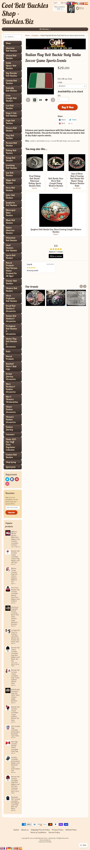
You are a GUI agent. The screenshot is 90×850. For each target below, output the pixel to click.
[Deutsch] (9, 848)
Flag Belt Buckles (10, 136)
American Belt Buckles (11, 49)
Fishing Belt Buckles (11, 151)
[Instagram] (7, 484)
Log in (55, 3)
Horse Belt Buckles (10, 189)
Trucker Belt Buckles (11, 282)
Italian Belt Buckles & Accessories (11, 318)
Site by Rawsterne (45, 840)
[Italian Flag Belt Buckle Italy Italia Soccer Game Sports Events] (34, 100)
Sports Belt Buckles (10, 256)
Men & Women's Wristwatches (12, 399)
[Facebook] (12, 479)
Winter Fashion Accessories (10, 409)
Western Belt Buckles (11, 289)
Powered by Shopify (45, 842)
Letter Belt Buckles (10, 196)
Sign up (63, 3)
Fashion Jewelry (9, 428)
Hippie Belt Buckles (11, 181)
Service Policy (54, 833)
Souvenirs (10, 434)
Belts (8, 351)
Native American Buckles (10, 230)
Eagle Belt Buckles (10, 121)
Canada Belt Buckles (11, 82)
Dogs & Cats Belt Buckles (11, 114)
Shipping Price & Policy (40, 830)
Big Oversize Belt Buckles (11, 74)
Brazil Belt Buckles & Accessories (10, 308)
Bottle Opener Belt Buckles (11, 66)
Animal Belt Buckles (11, 56)
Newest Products (10, 357)
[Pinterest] (17, 479)
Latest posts (10, 467)
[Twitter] (7, 479)
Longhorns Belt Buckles (11, 204)
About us (25, 830)
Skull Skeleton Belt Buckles (11, 248)
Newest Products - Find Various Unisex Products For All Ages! (11, 269)
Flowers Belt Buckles (11, 129)
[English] (2, 848)
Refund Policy (71, 830)
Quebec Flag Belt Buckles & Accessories (11, 342)
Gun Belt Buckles (10, 174)
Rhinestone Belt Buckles (11, 239)
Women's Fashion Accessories (10, 419)
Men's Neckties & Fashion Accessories (10, 388)
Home (8, 43)
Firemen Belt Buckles (11, 144)
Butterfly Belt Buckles (11, 89)
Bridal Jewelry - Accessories (10, 376)
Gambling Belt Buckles (11, 166)
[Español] (20, 848)
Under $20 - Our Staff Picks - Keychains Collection (11, 444)
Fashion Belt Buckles (11, 456)
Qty (59, 96)
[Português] (17, 848)
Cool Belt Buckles (10, 107)
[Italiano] (13, 848)
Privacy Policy (57, 830)
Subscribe (11, 512)
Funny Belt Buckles (10, 159)
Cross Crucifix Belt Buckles (11, 98)
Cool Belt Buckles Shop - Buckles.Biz (44, 838)
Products (35, 35)
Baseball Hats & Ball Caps (11, 366)
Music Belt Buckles (10, 221)
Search (16, 830)
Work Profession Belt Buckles (11, 298)
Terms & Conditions (38, 833)
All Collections (44, 29)
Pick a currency (59, 7)
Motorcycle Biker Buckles (10, 213)
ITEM (60, 83)
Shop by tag (11, 462)
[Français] (5, 848)
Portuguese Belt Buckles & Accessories (11, 330)
